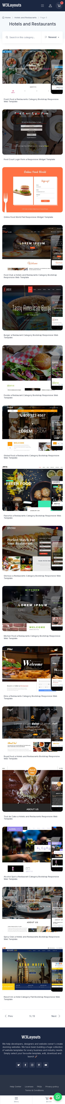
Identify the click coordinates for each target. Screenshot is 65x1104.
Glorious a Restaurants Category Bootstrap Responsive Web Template (32, 577)
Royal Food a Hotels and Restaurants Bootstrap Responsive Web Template (32, 757)
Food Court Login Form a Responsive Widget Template (29, 159)
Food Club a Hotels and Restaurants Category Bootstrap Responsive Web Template (30, 276)
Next (54, 1016)
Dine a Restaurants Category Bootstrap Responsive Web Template (30, 697)
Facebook (25, 1065)
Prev (10, 1016)
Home (8, 17)
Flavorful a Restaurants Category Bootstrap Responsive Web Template (32, 516)
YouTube (46, 1065)
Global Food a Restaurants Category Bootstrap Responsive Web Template (31, 456)
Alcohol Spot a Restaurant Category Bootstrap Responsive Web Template (31, 877)
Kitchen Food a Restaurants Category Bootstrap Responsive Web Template (32, 637)
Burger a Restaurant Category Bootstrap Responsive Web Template (31, 336)
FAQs (39, 1086)
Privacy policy (52, 1086)
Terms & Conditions (34, 1090)
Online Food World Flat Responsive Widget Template (28, 217)
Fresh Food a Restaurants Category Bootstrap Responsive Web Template (31, 100)
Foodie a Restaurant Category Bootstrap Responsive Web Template (31, 396)
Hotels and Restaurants (26, 17)
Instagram (32, 1065)
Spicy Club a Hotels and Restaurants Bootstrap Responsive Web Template (32, 937)
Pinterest (39, 1065)
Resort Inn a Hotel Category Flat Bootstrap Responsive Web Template (32, 998)
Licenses (29, 1086)
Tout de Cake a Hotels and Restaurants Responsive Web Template (30, 817)
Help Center (15, 1086)
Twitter (18, 1065)
